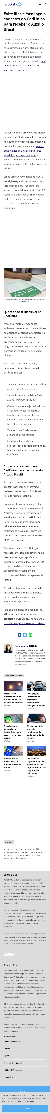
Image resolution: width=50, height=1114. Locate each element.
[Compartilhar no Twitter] (25, 635)
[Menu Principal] (40, 4)
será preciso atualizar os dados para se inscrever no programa (25, 66)
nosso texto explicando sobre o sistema (24, 623)
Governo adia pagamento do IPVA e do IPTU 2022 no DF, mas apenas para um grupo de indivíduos (36, 766)
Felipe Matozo (21, 646)
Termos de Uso (9, 1077)
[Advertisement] (25, 101)
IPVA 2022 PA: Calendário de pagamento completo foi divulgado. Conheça (36, 699)
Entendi (25, 1108)
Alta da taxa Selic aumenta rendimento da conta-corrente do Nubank (35, 732)
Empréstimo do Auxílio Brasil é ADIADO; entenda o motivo (12, 763)
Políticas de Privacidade (13, 1070)
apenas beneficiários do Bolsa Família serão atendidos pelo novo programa (24, 151)
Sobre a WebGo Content (13, 1063)
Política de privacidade (25, 1101)
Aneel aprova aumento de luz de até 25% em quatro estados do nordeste (13, 698)
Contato (7, 1048)
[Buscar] (45, 4)
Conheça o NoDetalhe (12, 1041)
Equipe (6, 1056)
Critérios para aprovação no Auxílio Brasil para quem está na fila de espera (13, 732)
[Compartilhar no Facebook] (19, 635)
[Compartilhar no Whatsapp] (30, 635)
